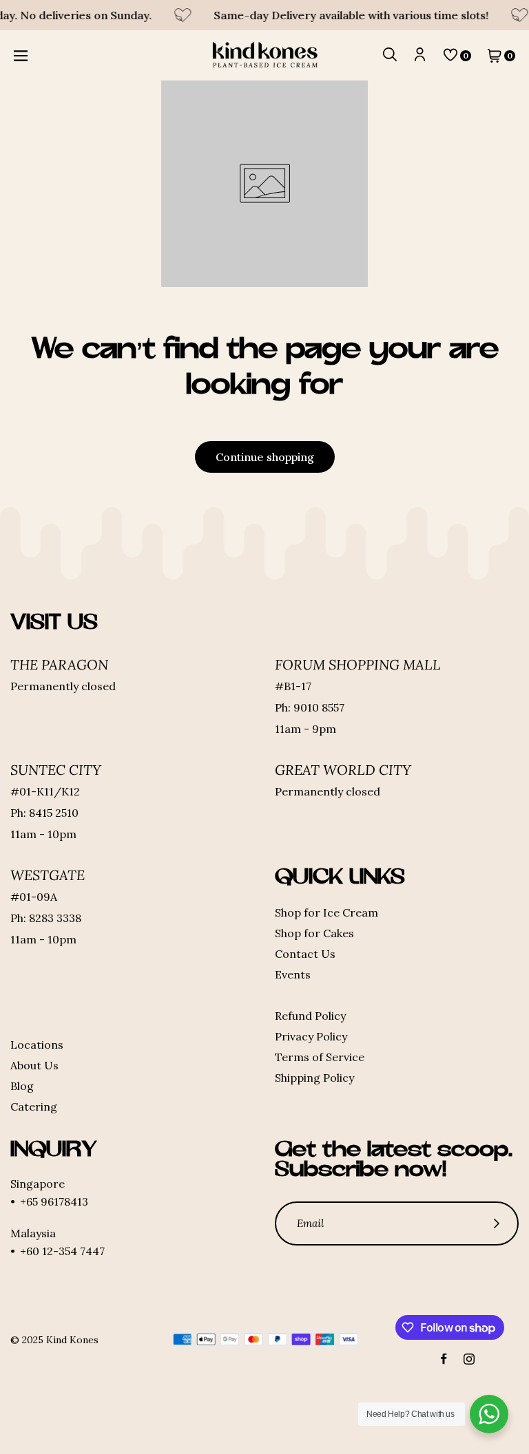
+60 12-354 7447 (62, 1251)
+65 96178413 (54, 1201)
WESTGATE (47, 875)
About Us (34, 1065)
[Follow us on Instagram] (469, 1359)
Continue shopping (265, 457)
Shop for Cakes (314, 933)
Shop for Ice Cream (326, 912)
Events (293, 974)
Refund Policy (310, 1016)
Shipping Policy (314, 1077)
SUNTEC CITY (55, 769)
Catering (33, 1106)
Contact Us (305, 954)
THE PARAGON (59, 664)
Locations (36, 1044)
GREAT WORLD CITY (343, 769)
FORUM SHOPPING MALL (358, 664)
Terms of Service (319, 1057)
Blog (22, 1086)
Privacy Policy (311, 1036)
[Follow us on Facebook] (444, 1359)
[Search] (390, 55)
